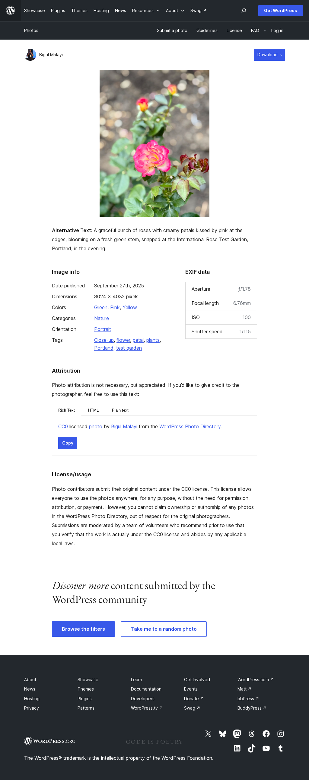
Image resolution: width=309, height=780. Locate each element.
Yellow (130, 307)
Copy (67, 442)
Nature (101, 318)
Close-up (104, 340)
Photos (31, 30)
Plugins (85, 698)
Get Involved (197, 679)
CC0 (63, 426)
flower (123, 340)
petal (138, 340)
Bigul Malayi (51, 54)
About (30, 679)
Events (191, 688)
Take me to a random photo (164, 629)
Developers (142, 698)
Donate (194, 698)
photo (95, 426)
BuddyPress (252, 707)
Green (100, 307)
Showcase (88, 679)
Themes (86, 688)
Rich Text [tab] (66, 410)
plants (153, 340)
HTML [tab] (93, 410)
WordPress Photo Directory (190, 426)
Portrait (102, 329)
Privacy (31, 707)
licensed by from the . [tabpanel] (140, 426)
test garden (129, 348)
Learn (136, 679)
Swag (192, 707)
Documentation (146, 688)
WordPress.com (255, 679)
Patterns (86, 707)
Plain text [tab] (120, 410)
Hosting (32, 698)
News (29, 688)
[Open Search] (243, 10)
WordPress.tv (147, 707)
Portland (103, 348)
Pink (115, 307)
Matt (244, 688)
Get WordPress (280, 10)
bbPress (248, 698)
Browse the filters (83, 629)
